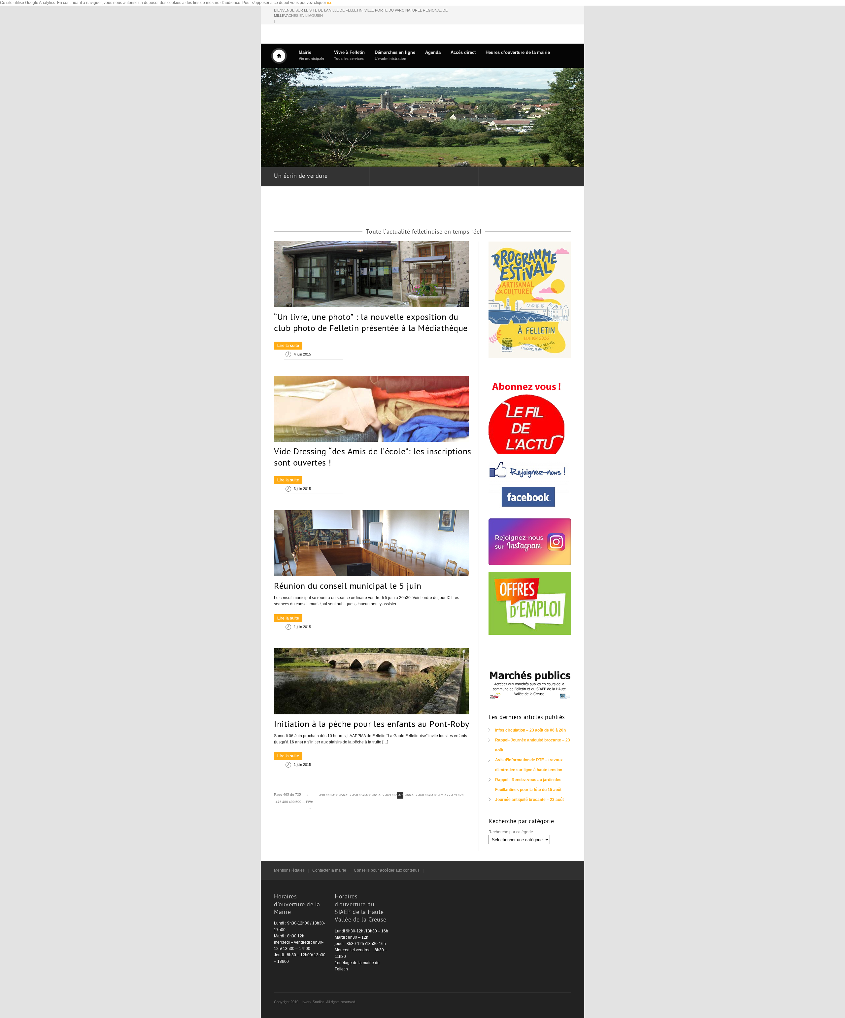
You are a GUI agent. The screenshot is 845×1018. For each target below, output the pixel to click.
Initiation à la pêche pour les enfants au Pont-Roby (371, 725)
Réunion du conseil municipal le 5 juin (347, 586)
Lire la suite (288, 345)
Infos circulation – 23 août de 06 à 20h (530, 730)
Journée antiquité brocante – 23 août (529, 799)
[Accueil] (279, 56)
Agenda (433, 52)
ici (329, 2)
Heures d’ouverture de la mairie (518, 52)
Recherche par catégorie (511, 832)
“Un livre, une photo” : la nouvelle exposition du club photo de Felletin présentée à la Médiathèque (371, 323)
